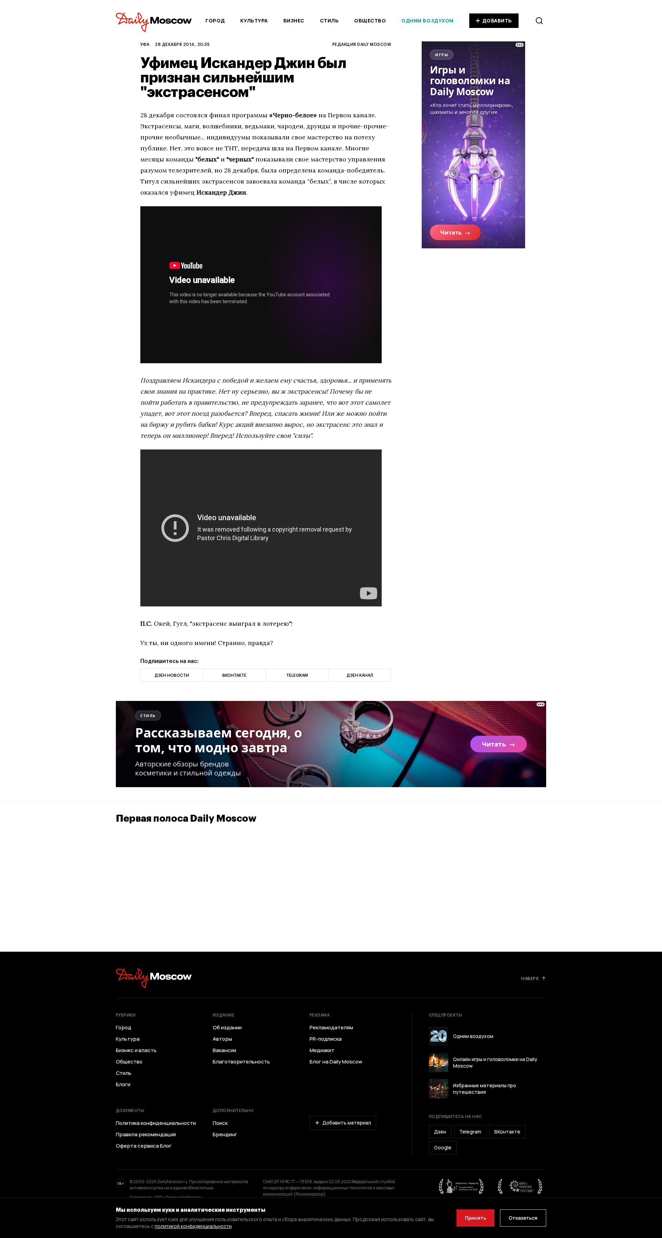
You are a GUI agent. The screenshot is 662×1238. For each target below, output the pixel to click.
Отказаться (523, 1218)
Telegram (470, 1131)
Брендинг (225, 1134)
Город (215, 20)
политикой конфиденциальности (193, 1226)
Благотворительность (241, 1061)
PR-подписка (326, 1039)
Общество (370, 20)
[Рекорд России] (520, 1186)
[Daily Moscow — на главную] (154, 978)
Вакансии (224, 1050)
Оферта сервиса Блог (144, 1145)
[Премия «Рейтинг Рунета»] (461, 1186)
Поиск (220, 1123)
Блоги (123, 1084)
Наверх (530, 978)
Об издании (227, 1027)
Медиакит (322, 1050)
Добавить (497, 20)
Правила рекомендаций (146, 1134)
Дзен (440, 1131)
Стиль (329, 20)
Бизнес (293, 20)
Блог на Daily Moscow (336, 1061)
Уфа (144, 44)
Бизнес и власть (136, 1050)
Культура (254, 20)
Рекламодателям (331, 1027)
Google (442, 1147)
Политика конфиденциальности (156, 1123)
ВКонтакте (507, 1131)
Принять (475, 1218)
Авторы (222, 1039)
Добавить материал (346, 1122)
